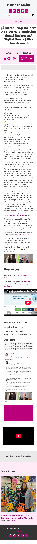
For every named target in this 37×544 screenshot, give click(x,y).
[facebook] (10, 11)
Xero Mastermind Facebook (16, 215)
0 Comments (12, 520)
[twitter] (26, 11)
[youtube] (22, 11)
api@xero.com (24, 234)
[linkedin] (18, 11)
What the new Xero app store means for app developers (17, 284)
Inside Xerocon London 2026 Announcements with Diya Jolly (17, 517)
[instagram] (14, 11)
